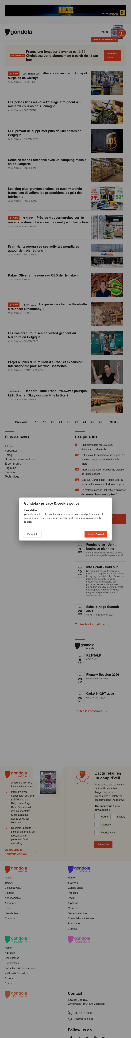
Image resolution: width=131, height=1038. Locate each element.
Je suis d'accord (96, 534)
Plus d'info (32, 534)
